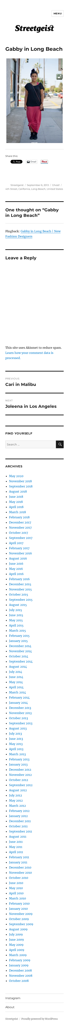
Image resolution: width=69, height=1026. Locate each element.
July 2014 (15, 672)
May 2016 (16, 569)
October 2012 (18, 780)
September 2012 (21, 785)
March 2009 (18, 955)
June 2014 (16, 677)
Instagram (12, 998)
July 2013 (15, 733)
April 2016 (16, 574)
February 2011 (19, 857)
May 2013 (16, 744)
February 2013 (19, 759)
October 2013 (18, 718)
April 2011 (16, 852)
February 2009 (19, 960)
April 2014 (16, 687)
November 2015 (20, 589)
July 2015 (15, 610)
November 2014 (20, 651)
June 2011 (16, 842)
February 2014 (19, 697)
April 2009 (16, 950)
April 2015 (16, 625)
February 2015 (19, 636)
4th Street (11, 188)
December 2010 (20, 867)
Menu (58, 13)
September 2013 (20, 723)
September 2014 (21, 661)
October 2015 (18, 594)
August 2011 (17, 836)
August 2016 (18, 558)
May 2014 (16, 682)
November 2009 (21, 914)
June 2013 (16, 739)
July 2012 (15, 795)
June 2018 (16, 496)
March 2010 (17, 898)
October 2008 (19, 981)
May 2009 (16, 945)
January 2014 (18, 702)
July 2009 (16, 934)
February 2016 (19, 579)
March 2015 (17, 630)
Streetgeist (17, 185)
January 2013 (18, 764)
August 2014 (18, 666)
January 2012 (18, 816)
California (24, 188)
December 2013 (20, 708)
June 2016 (16, 563)
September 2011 (20, 831)
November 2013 (20, 713)
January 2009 (19, 965)
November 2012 (20, 775)
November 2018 (20, 481)
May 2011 (15, 847)
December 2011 (20, 821)
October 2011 (18, 826)
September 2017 (20, 538)
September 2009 (21, 924)
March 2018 (17, 512)
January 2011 (18, 862)
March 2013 (17, 754)
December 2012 (20, 769)
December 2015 (20, 584)
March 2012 (17, 805)
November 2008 (20, 975)
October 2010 (18, 878)
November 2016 (20, 553)
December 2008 (20, 970)
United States (55, 188)
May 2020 (16, 476)
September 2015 (21, 599)
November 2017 (20, 527)
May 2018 (16, 502)
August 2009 (18, 929)
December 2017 (20, 522)
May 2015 (16, 620)
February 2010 (19, 903)
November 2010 (20, 872)
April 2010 (16, 893)
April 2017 (16, 543)
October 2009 (19, 919)
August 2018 (18, 491)
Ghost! (56, 185)
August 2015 (18, 605)
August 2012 (18, 790)
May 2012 (16, 800)
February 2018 (19, 517)
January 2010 (18, 908)
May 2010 (16, 888)
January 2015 (18, 641)
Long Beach (38, 188)
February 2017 (19, 548)
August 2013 (18, 728)
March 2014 (17, 692)
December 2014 (20, 646)
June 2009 (16, 939)
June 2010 (16, 883)
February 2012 (19, 811)
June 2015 (16, 615)
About (10, 1007)
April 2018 (16, 507)
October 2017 (18, 533)
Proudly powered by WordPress (39, 1018)
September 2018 (21, 486)
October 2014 (18, 656)
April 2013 (16, 749)
